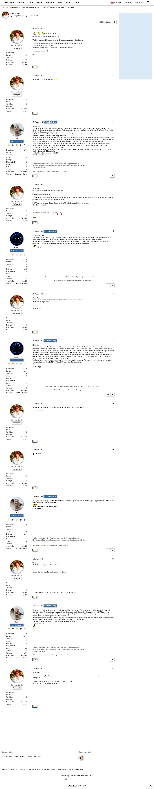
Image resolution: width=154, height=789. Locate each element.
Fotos (8, 164)
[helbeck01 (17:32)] (81, 757)
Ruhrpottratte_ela (18, 16)
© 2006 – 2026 (77, 786)
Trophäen (9, 57)
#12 (113, 605)
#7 (113, 340)
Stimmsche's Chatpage (40, 147)
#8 (113, 403)
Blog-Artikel (10, 162)
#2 (113, 75)
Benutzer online (7, 752)
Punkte (8, 55)
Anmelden (128, 2)
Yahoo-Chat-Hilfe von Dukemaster (95, 145)
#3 (113, 122)
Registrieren (139, 2)
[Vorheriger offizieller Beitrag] (108, 285)
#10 (113, 496)
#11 (113, 559)
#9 (113, 450)
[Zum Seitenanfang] (150, 786)
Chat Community (43, 243)
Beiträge (9, 60)
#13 (113, 668)
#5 (113, 231)
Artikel (8, 157)
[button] (116, 2)
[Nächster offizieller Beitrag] (112, 175)
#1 (113, 29)
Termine (9, 169)
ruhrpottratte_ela (57, 592)
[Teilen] (114, 22)
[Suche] (148, 2)
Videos (8, 167)
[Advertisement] (59, 726)
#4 (113, 184)
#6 (113, 294)
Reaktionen (10, 53)
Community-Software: (77, 776)
